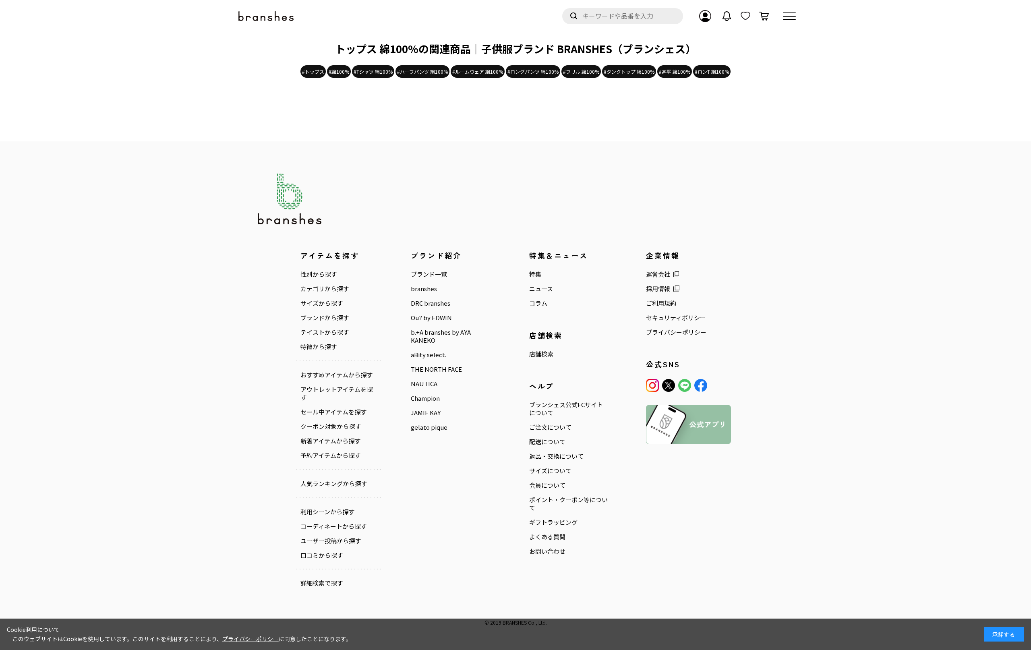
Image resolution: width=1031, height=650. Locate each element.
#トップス (313, 71)
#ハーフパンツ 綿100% (422, 71)
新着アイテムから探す (330, 441)
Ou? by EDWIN (431, 318)
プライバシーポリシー (676, 332)
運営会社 (658, 274)
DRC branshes (430, 303)
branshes (424, 289)
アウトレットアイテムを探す (336, 393)
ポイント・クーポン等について (568, 504)
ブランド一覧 (429, 274)
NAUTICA (424, 384)
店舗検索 (541, 354)
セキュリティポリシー (676, 318)
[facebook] (700, 385)
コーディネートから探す (333, 526)
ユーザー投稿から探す (330, 541)
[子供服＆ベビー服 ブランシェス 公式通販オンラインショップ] (266, 16)
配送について (547, 442)
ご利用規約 (661, 303)
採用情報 (658, 289)
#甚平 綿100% (674, 71)
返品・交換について (556, 456)
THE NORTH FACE (436, 369)
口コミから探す (321, 555)
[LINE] (684, 385)
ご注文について (550, 427)
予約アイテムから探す (330, 455)
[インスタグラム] (652, 385)
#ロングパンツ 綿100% (533, 71)
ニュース (541, 289)
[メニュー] (789, 16)
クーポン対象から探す (330, 426)
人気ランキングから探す (333, 484)
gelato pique (429, 427)
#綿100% (339, 71)
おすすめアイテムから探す (336, 375)
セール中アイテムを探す (333, 412)
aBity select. (428, 355)
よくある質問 (547, 537)
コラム (538, 303)
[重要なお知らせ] (727, 16)
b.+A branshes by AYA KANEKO (441, 336)
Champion (425, 398)
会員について (547, 485)
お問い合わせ (547, 551)
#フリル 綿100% (581, 71)
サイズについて (550, 471)
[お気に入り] (745, 16)
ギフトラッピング (553, 522)
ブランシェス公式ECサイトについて (566, 409)
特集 (535, 274)
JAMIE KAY (426, 413)
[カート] (764, 16)
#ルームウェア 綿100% (477, 71)
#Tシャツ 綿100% (373, 71)
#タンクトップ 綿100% (629, 71)
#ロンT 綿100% (712, 71)
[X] (668, 385)
